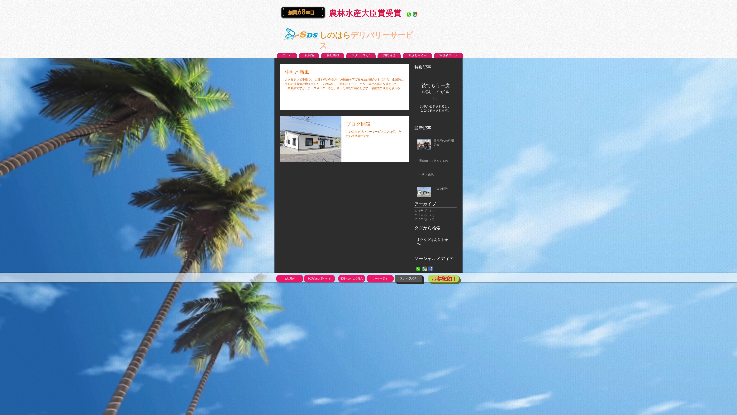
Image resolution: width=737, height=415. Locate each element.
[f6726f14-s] (409, 14)
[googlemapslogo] (415, 14)
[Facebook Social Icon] (430, 268)
